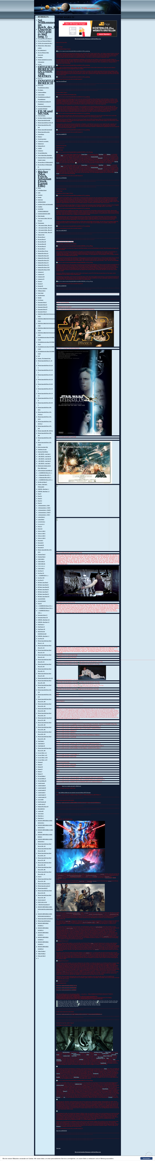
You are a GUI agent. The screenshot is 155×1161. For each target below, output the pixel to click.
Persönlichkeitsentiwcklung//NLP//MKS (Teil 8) (45, 348)
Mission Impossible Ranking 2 (44, 921)
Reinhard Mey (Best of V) (43, 262)
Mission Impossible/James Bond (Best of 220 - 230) (44, 737)
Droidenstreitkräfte (94, 156)
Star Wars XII (41, 638)
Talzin (62, 155)
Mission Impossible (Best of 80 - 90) (45, 678)
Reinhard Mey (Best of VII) (43, 267)
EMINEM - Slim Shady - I (43, 489)
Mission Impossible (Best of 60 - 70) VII (45, 394)
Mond (88, 1054)
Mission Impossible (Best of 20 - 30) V (45, 371)
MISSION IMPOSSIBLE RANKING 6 (43, 938)
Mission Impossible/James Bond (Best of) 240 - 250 (44, 845)
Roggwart (58, 1097)
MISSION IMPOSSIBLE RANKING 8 (43, 948)
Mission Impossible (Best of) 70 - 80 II (45, 399)
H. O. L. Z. (40, 78)
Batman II (40, 764)
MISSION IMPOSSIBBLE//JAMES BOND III (45, 831)
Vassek (95, 1054)
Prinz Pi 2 (40, 496)
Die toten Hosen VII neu (43, 251)
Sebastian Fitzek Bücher (43, 451)
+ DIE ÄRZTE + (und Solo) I (44, 463)
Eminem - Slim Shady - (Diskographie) (43, 485)
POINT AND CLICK (42, 902)
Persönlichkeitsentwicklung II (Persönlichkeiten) (44, 98)
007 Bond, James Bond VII (43, 596)
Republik (58, 1077)
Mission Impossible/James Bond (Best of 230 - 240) (44, 749)
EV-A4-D (110, 1097)
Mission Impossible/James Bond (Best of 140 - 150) (44, 705)
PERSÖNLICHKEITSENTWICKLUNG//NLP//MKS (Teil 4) (45, 329)
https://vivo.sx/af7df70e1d (61, 81)
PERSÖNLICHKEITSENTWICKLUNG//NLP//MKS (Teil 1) (45, 315)
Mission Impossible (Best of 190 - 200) (45, 434)
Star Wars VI (41, 570)
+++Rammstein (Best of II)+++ (44, 475)
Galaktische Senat (78, 1084)
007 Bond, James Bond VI (43, 594)
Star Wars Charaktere (42, 288)
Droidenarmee (95, 1073)
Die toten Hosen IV (42, 246)
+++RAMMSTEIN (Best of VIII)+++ (43, 611)
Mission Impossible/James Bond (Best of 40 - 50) (44, 660)
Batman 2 (40, 136)
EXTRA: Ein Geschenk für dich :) (45, 43)
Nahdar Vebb (109, 1055)
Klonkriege (58, 1126)
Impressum (40, 199)
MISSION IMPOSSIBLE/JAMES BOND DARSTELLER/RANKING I (45, 909)
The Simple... (40, 90)
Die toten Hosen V (41, 248)
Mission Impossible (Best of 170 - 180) (45, 427)
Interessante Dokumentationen (44, 106)
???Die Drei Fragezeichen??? (44, 904)
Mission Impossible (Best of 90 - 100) (44, 126)
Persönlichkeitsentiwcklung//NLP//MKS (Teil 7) (45, 343)
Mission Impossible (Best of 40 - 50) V (45, 380)
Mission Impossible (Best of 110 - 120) (45, 691)
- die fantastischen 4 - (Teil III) (44, 510)
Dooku (105, 1068)
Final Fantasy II (41, 626)
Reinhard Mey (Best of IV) (43, 260)
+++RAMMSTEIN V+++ (43, 575)
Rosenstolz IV (41, 547)
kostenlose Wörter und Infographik (45, 204)
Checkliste (40, 206)
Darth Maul (101, 154)
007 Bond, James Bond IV (43, 589)
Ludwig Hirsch (41, 519)
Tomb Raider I (41, 741)
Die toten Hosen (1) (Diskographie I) (45, 162)
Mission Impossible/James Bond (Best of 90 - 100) (44, 681)
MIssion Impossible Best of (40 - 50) (45, 122)
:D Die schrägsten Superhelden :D (45, 470)
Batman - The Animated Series (44, 358)
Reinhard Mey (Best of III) (43, 258)
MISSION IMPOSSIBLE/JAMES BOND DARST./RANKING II (45, 915)
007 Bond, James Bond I (43, 582)
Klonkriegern (98, 1058)
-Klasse (105, 1053)
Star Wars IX (41, 580)
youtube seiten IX (41, 804)
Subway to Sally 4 (41, 538)
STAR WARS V (41, 568)
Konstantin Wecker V (42, 311)
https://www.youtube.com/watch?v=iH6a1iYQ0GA (69, 773)
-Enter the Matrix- (42, 115)
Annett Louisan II (42, 900)
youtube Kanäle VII (42, 797)
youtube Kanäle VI (42, 795)
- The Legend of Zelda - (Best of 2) (45, 227)
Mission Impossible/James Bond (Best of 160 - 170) (44, 714)
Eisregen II (40, 283)
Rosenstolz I (40, 540)
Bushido (39, 297)
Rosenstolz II (40, 542)
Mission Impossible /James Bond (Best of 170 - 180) (45, 719)
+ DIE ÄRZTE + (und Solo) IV (44, 456)
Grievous (58, 1073)
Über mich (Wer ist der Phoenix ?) (45, 38)
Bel (102, 1058)
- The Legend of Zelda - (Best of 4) (45, 232)
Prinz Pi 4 (40, 500)
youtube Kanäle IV (42, 790)
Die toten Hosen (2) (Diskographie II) (45, 166)
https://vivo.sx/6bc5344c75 (61, 230)
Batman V (40, 771)
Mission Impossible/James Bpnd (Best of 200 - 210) (44, 733)
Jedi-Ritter (81, 1059)
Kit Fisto (100, 1052)
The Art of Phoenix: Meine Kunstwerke (43, 54)
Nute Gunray (73, 1053)
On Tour (39, 64)
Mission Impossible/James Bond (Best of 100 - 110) (44, 686)
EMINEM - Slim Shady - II (43, 491)
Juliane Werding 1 (41, 951)
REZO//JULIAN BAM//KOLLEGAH (42, 632)
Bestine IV (65, 1091)
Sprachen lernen (41, 295)
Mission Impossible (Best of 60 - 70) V (45, 390)
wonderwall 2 (41, 811)
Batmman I (40, 762)
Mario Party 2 (41, 818)
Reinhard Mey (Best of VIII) (44, 269)
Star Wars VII (41, 573)
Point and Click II (41, 956)
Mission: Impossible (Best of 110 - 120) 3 (45, 551)
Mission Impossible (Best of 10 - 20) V (45, 366)
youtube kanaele (41, 783)
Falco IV (39, 876)
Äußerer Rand (108, 1052)
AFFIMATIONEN (42, 202)
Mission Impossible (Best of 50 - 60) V (45, 385)
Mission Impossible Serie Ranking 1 (45, 918)
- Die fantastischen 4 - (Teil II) (44, 507)
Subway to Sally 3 (41, 535)
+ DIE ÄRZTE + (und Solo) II (44, 461)
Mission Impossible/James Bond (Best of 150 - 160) (44, 709)
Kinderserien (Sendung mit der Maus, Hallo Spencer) (44, 467)
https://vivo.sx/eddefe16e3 (61, 285)
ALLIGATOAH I (41, 598)
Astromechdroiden (82, 1052)
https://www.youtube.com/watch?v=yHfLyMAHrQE (70, 770)
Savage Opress (84, 154)
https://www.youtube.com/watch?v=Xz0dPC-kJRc (69, 695)
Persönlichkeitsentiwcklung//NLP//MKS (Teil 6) (45, 338)
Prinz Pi (39, 493)
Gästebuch (40, 195)
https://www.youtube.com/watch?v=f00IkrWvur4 (71, 786)
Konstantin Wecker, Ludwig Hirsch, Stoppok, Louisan (45, 159)
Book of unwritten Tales (43, 447)
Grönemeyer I (41, 272)
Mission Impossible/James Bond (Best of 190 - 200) (44, 728)
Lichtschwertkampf (60, 1085)
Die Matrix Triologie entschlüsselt (45, 118)
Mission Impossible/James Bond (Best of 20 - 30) (44, 651)
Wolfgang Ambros (41, 290)
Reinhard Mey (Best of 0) (43, 806)
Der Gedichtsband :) (42, 50)
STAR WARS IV (41, 566)
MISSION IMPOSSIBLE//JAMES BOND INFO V (45, 840)
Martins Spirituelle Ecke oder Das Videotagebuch (45, 61)
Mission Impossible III (42, 888)
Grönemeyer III (41, 276)
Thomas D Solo (41, 234)
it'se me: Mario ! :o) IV (42, 760)
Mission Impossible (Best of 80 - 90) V (45, 404)
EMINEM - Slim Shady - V (43, 636)
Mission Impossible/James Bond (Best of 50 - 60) (44, 665)
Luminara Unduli (66, 1055)
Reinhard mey (41, 143)
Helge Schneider (41, 216)
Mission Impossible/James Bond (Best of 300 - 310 (44, 873)
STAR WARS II (41, 561)
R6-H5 (88, 1052)
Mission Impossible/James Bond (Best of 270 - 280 (44, 859)
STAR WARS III (41, 563)
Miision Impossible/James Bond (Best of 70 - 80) (44, 674)
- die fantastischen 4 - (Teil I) (44, 505)
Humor (39, 188)
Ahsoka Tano (74, 1055)
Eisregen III (40, 286)
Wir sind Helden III (42, 781)
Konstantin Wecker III (42, 307)
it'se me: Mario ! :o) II (42, 755)
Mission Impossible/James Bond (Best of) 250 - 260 (44, 850)
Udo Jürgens (40, 300)
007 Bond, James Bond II (43, 584)
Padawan (105, 1055)
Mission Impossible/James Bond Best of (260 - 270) (44, 854)
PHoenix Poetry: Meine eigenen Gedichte (44, 47)
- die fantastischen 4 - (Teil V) (44, 514)
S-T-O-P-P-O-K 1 (41, 521)
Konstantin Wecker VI (42, 615)
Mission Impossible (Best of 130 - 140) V (45, 418)
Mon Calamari (100, 1057)
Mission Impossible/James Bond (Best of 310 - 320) (44, 880)
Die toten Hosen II (42, 239)
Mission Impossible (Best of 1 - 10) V (45, 362)
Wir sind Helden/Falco (42, 153)
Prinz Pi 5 (40, 503)
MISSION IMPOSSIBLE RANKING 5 (43, 934)
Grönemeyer (40, 150)
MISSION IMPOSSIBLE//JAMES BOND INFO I (45, 822)
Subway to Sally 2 (41, 533)
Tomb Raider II (41, 743)
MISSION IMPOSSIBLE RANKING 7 (43, 943)
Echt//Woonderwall (42, 802)
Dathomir (108, 154)
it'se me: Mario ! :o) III (42, 757)
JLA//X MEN (41, 799)
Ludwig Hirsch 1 (41, 517)
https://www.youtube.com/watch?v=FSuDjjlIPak (74, 701)
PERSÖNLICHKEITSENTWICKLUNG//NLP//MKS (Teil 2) (45, 320)
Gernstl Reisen (41, 134)
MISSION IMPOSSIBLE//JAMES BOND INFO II (45, 826)
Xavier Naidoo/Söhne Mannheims (45, 155)
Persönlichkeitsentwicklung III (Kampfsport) (44, 103)
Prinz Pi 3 (40, 498)
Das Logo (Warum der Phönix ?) (44, 41)
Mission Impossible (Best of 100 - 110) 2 (45, 408)
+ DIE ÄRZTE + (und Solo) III (44, 458)
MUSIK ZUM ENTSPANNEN (44, 169)
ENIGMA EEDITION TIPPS (44, 213)
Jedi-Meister (96, 1052)
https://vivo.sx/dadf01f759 (61, 134)
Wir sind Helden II (42, 778)
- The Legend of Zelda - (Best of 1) (45, 225)
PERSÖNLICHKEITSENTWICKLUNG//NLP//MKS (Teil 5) (45, 334)
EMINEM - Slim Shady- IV (43, 622)
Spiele (39, 192)
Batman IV (40, 769)
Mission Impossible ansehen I (44, 883)
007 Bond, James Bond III (43, 587)
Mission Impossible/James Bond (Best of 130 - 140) (44, 700)
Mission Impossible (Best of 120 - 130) (45, 695)
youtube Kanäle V (41, 792)
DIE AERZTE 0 (41, 809)
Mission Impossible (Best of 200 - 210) (45, 439)
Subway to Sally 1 (41, 531)
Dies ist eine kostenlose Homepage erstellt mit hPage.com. (88, 38)
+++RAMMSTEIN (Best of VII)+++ (45, 608)
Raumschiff (100, 158)
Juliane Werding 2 (41, 953)
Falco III (40, 603)
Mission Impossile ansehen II (44, 886)
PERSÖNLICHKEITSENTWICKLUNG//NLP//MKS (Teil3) (45, 324)
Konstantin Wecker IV (42, 309)
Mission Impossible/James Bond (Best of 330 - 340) (44, 896)
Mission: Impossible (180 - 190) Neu (45, 430)
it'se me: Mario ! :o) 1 (42, 753)
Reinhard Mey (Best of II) (43, 255)
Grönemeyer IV (41, 279)
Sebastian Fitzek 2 (41, 556)
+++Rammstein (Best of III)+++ (44, 477)
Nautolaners (58, 1059)
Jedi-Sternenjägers (66, 1052)
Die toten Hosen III (42, 241)
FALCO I (40, 526)
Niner (107, 1058)
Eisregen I (40, 281)
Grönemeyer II (41, 274)
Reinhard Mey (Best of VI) (43, 265)
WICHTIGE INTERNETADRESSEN (43, 210)
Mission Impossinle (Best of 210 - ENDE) (45, 443)
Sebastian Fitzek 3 (41, 554)
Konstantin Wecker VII (43, 617)
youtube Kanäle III (42, 788)
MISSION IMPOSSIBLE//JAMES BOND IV (45, 836)
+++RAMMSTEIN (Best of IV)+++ (45, 479)
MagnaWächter (105, 1088)
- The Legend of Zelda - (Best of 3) (45, 230)
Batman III (40, 767)
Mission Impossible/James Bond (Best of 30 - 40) (44, 656)
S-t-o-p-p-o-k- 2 (41, 524)
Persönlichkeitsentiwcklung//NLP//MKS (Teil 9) (45, 352)
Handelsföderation (76, 1054)
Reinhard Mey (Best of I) (43, 253)
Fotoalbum (40, 57)
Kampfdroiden (103, 1063)
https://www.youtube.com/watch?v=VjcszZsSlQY (69, 693)
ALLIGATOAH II (42, 601)
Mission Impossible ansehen (44, 132)
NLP (39, 356)
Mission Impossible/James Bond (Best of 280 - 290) (44, 864)
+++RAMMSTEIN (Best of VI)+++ (45, 605)
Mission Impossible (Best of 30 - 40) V (45, 376)
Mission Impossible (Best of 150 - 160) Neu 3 (45, 422)
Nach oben (58, 1148)
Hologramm (113, 1054)
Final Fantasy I (41, 624)
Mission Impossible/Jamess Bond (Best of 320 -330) (45, 892)
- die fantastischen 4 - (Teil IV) (44, 512)
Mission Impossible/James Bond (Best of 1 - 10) (44, 642)
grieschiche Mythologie (42, 108)
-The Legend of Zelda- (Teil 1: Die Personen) (45, 219)
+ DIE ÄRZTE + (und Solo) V (44, 454)
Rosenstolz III (41, 545)
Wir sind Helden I (41, 776)
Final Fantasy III (41, 629)
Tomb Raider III (41, 746)
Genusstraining (41, 94)
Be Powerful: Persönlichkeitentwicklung (43, 86)
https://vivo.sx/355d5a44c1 (61, 177)
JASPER (40, 148)
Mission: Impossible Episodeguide (45, 129)
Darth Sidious (76, 1077)
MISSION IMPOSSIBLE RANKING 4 (43, 929)
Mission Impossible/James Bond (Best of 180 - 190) (44, 723)
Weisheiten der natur (42, 449)
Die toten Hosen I (41, 237)
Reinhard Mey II (41, 146)
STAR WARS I (41, 559)
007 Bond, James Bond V (43, 591)
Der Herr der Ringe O (42, 482)
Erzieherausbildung (42, 92)
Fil (104, 1058)
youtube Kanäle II (42, 785)
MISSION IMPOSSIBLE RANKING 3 (43, 924)
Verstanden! (146, 1158)
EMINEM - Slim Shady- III (43, 619)
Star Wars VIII (41, 577)
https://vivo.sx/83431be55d (61, 1130)
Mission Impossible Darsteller (44, 120)
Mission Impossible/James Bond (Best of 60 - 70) (44, 670)
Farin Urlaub (40, 293)
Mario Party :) (41, 816)
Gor (64, 1097)
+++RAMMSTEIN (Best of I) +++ (45, 472)
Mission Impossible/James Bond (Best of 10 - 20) (44, 646)
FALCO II (40, 528)
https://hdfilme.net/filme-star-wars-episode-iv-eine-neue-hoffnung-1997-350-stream (74, 792)
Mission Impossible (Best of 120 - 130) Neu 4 (45, 413)
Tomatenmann (41, 223)
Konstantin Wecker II (42, 304)
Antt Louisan (41, 813)
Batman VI (40, 774)
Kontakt (39, 197)
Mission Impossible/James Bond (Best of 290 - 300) (44, 868)
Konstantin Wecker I (42, 302)
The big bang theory (42, 139)
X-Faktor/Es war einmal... (43, 141)
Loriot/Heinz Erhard (42, 190)
